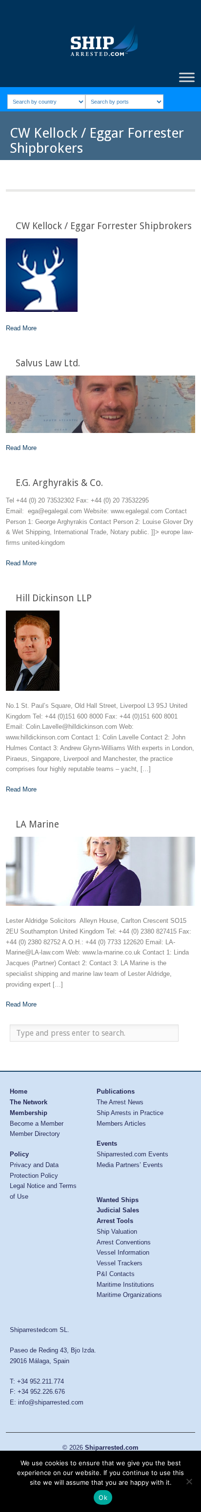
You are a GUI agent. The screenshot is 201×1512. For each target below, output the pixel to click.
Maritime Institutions (125, 1284)
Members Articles (121, 1123)
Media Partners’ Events (130, 1165)
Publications (116, 1091)
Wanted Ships (118, 1200)
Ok (103, 1497)
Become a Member (36, 1123)
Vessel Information (123, 1252)
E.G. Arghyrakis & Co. (59, 482)
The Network (28, 1102)
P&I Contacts (116, 1274)
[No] (189, 1481)
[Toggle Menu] (187, 77)
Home (18, 1091)
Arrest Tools (115, 1220)
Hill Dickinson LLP (54, 598)
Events (107, 1143)
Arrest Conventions (124, 1242)
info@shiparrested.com (50, 1402)
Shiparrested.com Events (132, 1154)
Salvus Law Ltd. (48, 363)
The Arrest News (120, 1102)
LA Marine (37, 824)
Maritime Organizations (129, 1294)
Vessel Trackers (119, 1263)
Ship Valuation (117, 1231)
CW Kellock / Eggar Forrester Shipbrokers (104, 226)
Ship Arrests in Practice (130, 1112)
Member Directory (35, 1133)
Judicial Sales (118, 1210)
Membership (28, 1112)
